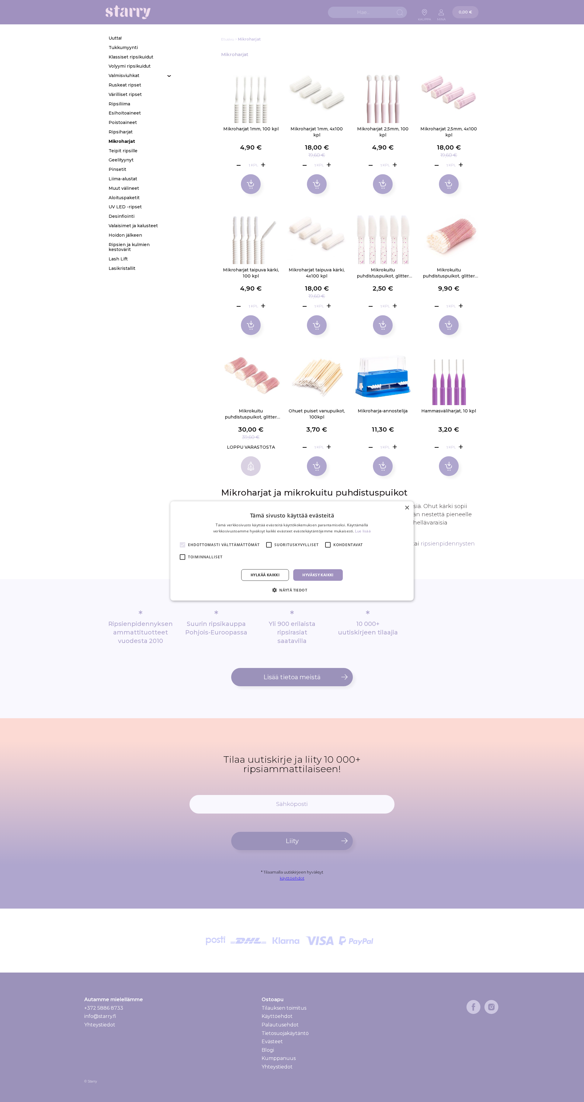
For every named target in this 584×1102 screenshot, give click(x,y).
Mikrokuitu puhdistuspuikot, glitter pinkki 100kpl (449, 273)
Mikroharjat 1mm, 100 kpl (251, 129)
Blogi (268, 1050)
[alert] (292, 551)
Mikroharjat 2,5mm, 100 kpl (382, 132)
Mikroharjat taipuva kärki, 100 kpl (251, 273)
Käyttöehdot (277, 1016)
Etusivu (227, 39)
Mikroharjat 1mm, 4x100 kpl (316, 132)
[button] (292, 590)
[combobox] (367, 12)
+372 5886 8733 (103, 1008)
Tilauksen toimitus (284, 1008)
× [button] (407, 508)
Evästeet (272, 1041)
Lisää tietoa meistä (292, 677)
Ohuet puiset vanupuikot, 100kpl (317, 414)
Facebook (473, 1007)
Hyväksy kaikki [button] (318, 574)
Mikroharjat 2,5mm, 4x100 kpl (448, 132)
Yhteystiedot (99, 1025)
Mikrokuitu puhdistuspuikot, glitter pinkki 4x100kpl (251, 414)
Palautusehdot (280, 1025)
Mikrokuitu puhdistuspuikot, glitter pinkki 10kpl (383, 273)
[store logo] (128, 12)
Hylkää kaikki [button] (265, 574)
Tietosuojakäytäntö (285, 1033)
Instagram (491, 1007)
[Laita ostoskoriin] (251, 184)
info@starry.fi (100, 1016)
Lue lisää (363, 531)
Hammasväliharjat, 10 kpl (448, 411)
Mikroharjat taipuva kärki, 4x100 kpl (317, 273)
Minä (441, 17)
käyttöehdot (292, 878)
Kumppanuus (279, 1058)
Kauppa (424, 17)
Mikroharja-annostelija (383, 411)
